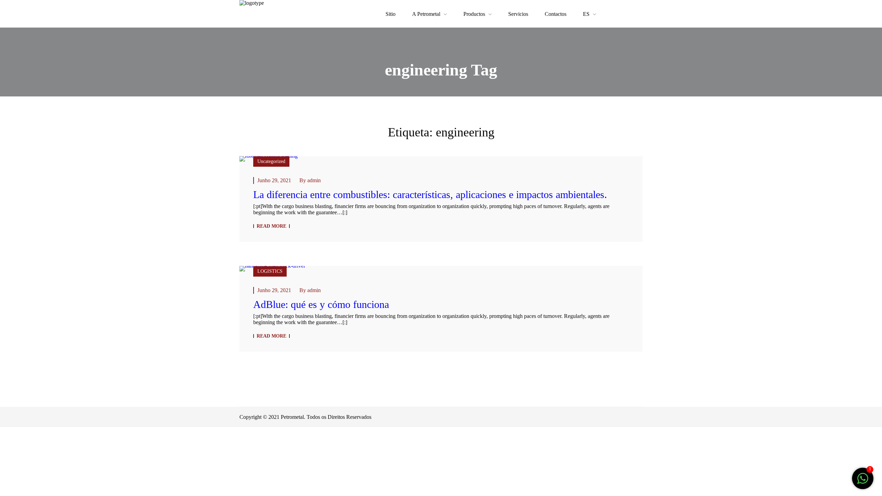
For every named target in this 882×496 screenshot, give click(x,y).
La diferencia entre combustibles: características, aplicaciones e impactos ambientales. (430, 194)
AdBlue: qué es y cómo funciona (321, 304)
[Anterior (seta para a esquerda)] (9, 458)
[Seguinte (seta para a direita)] (28, 458)
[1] (862, 482)
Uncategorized (271, 161)
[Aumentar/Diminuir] (67, 437)
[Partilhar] (28, 437)
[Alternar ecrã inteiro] (48, 437)
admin (314, 180)
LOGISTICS (270, 271)
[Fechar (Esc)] (9, 437)
